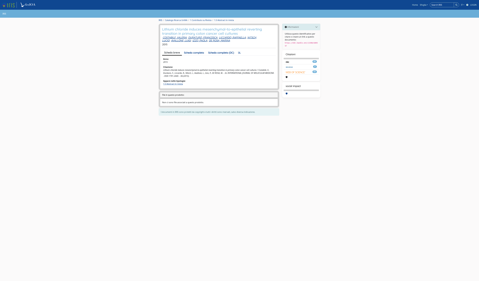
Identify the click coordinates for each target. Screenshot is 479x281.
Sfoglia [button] (423, 4)
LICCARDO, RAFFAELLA (232, 37)
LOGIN (473, 4)
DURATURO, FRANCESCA (202, 37)
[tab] (239, 52)
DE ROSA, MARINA (219, 40)
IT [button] (462, 4)
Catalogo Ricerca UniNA (176, 20)
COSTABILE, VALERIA (175, 37)
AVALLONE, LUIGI (181, 40)
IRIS (160, 20)
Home (415, 4)
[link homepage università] (28, 5)
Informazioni (293, 27)
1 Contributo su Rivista (200, 20)
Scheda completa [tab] (194, 52)
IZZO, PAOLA (199, 40)
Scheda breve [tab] (172, 52)
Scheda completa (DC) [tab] (221, 52)
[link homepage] (9, 5)
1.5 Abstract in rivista (224, 20)
